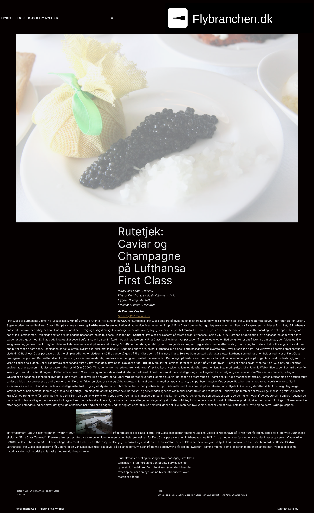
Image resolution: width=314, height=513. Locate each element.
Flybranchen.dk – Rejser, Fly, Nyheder (29, 18)
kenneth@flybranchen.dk (134, 316)
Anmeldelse (42, 491)
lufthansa (235, 495)
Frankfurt (214, 495)
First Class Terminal (200, 495)
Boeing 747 (174, 495)
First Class (54, 491)
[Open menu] (111, 18)
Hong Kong (225, 495)
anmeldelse (163, 495)
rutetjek (244, 495)
